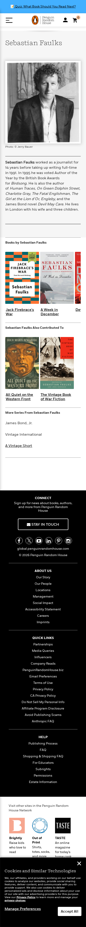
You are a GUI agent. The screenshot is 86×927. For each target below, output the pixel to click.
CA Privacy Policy (43, 695)
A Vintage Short (18, 445)
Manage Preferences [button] (23, 909)
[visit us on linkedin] (48, 540)
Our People (43, 584)
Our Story (43, 577)
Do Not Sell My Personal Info (43, 702)
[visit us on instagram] (68, 540)
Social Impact (43, 603)
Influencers (43, 657)
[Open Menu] (9, 20)
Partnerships (43, 644)
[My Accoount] (65, 20)
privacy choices (15, 901)
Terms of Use (43, 683)
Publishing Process (43, 743)
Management (43, 596)
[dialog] (43, 892)
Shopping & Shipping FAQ (43, 756)
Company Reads (43, 663)
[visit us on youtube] (38, 540)
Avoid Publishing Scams (43, 715)
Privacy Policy (43, 689)
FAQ (43, 750)
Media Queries (43, 651)
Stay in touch (45, 524)
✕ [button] (79, 864)
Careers (43, 616)
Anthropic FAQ (43, 721)
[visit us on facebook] (19, 540)
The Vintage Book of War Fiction (56, 397)
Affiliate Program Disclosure (43, 708)
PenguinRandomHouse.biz (43, 670)
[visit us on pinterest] (58, 540)
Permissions (43, 775)
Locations (43, 590)
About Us (43, 571)
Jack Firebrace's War (20, 312)
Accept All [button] (69, 911)
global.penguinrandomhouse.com (43, 548)
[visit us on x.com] (29, 540)
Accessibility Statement (43, 609)
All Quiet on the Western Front (19, 397)
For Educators (43, 763)
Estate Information (43, 782)
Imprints (43, 622)
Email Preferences (43, 676)
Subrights (43, 769)
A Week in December (50, 312)
